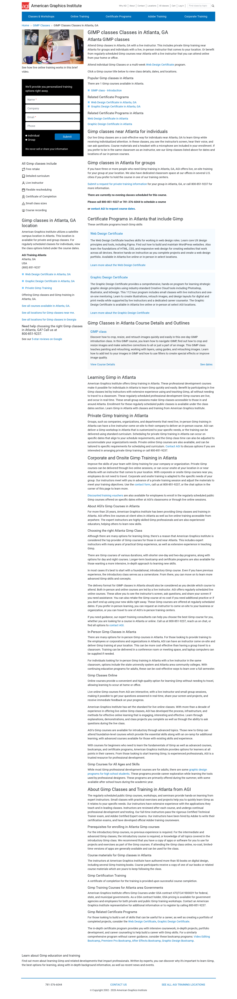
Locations (152, 6)
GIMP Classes (41, 25)
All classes (164, 6)
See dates (206, 364)
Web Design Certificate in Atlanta (108, 118)
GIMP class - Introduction (106, 90)
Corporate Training (195, 16)
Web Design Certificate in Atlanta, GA (48, 274)
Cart (174, 6)
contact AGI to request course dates (113, 208)
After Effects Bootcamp (146, 940)
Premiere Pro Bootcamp (116, 940)
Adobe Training (157, 16)
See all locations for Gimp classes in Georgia (49, 319)
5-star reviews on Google (47, 339)
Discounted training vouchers (105, 495)
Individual (34, 135)
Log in (181, 6)
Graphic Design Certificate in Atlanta (110, 124)
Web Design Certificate (160, 64)
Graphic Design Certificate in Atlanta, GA (50, 281)
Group (31, 139)
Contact (141, 6)
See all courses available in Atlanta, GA (45, 305)
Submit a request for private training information (117, 184)
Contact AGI (173, 446)
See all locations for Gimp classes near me (48, 312)
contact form (142, 484)
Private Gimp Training (38, 288)
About (132, 6)
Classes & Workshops (41, 16)
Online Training (80, 16)
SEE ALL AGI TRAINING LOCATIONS (183, 984)
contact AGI (116, 625)
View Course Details (102, 364)
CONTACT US (118, 984)
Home (25, 25)
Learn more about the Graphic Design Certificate (119, 312)
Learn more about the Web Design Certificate (118, 265)
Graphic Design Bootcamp (178, 940)
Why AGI (123, 6)
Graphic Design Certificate (173, 921)
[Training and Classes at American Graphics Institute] (26, 5)
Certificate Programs (118, 16)
